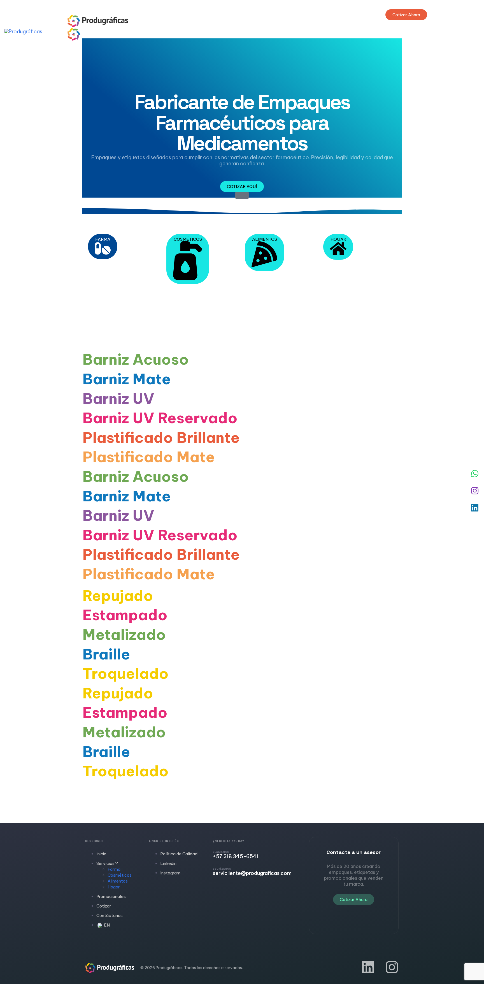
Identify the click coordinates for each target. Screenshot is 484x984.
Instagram (170, 873)
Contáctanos (109, 915)
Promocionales (111, 896)
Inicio (101, 853)
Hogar (114, 887)
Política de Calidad (178, 853)
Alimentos (118, 881)
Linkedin (168, 863)
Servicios (105, 863)
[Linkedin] (368, 967)
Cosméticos (120, 875)
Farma (114, 869)
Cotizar (103, 906)
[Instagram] (392, 967)
